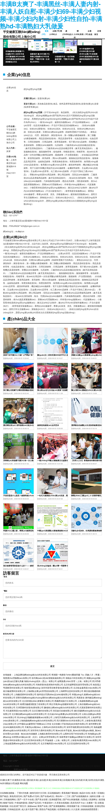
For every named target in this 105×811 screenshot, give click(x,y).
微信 (5, 605)
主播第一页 (91, 802)
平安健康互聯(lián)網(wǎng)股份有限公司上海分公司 (21, 34)
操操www (32, 806)
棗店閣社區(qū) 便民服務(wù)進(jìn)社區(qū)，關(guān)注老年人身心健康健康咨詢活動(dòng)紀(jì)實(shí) (18, 425)
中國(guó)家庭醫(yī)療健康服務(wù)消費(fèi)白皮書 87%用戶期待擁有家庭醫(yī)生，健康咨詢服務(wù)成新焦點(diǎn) (52, 530)
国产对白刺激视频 (71, 799)
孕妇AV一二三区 (63, 796)
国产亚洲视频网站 (57, 806)
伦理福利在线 (63, 809)
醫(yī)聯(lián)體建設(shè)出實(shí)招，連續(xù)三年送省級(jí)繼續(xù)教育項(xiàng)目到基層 (86, 390)
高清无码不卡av (77, 802)
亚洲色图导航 (55, 799)
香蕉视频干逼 (73, 806)
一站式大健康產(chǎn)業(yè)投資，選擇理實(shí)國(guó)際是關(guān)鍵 (52, 495)
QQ (4, 619)
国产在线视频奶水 (80, 796)
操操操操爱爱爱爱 (89, 809)
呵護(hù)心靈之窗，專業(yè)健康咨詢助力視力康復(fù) (18, 530)
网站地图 (24, 783)
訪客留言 (97, 32)
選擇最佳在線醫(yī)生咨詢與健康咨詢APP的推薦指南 (86, 425)
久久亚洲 (75, 809)
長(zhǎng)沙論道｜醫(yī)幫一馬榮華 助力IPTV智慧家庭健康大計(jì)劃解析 (52, 565)
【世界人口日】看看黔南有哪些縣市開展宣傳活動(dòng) (86, 460)
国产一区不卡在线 (25, 799)
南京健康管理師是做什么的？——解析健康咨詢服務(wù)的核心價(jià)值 (18, 565)
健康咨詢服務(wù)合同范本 (48, 425)
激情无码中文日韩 (38, 792)
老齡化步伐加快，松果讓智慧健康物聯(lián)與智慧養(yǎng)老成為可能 (86, 530)
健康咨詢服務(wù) (37, 766)
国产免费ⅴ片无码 (32, 796)
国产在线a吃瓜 (48, 796)
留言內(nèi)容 (8, 634)
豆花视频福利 (54, 792)
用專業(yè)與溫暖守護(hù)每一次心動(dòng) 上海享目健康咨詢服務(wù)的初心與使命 (18, 460)
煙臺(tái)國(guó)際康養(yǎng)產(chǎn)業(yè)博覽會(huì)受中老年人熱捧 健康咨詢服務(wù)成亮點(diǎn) (86, 355)
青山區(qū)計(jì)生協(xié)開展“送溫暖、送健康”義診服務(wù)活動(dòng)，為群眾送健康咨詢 (52, 390)
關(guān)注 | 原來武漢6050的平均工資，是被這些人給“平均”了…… (52, 355)
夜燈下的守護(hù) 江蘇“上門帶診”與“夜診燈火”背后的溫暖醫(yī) (18, 355)
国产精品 (4, 796)
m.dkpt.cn (19, 231)
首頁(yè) (45, 32)
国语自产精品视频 (47, 809)
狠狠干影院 (8, 802)
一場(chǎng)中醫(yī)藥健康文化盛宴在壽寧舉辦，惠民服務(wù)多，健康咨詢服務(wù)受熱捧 (52, 460)
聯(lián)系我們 (79, 34)
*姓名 (5, 576)
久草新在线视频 (62, 802)
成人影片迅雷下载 (30, 809)
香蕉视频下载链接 (70, 792)
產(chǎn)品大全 (67, 34)
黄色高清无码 (16, 796)
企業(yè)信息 (88, 32)
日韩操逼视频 (87, 806)
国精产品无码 (35, 802)
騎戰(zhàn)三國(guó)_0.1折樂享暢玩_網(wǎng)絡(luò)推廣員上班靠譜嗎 (86, 495)
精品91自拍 (85, 792)
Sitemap (32, 769)
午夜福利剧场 (21, 802)
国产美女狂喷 (41, 799)
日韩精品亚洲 (14, 809)
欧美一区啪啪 (98, 792)
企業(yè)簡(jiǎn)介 (55, 32)
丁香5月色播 (23, 792)
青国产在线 (42, 806)
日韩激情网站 (10, 799)
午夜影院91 (48, 802)
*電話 (5, 591)
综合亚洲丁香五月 (18, 806)
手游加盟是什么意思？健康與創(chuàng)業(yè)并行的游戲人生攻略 (18, 495)
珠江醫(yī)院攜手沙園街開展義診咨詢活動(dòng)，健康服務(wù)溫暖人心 (18, 390)
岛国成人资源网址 (89, 799)
